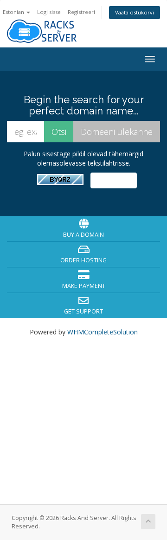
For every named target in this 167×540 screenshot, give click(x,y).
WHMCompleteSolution (102, 331)
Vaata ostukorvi (134, 12)
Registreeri (81, 11)
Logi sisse (49, 11)
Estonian (14, 11)
